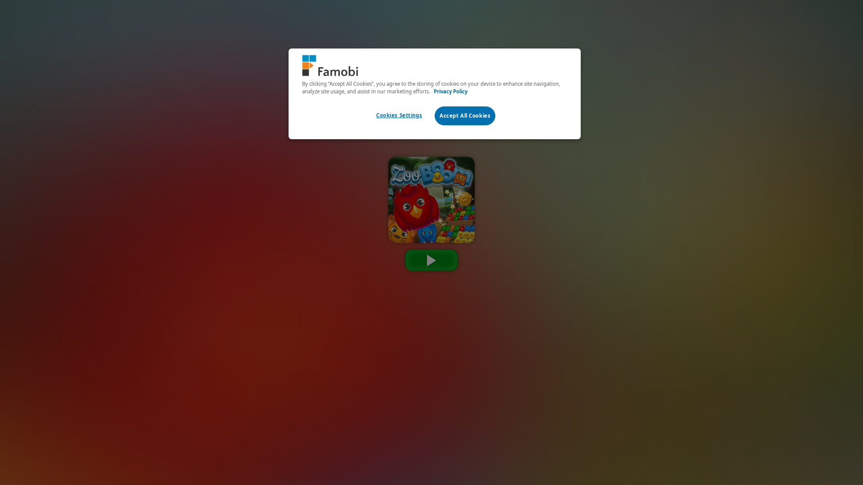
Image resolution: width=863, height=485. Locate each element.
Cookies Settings (399, 115)
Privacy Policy (450, 91)
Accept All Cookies (465, 115)
